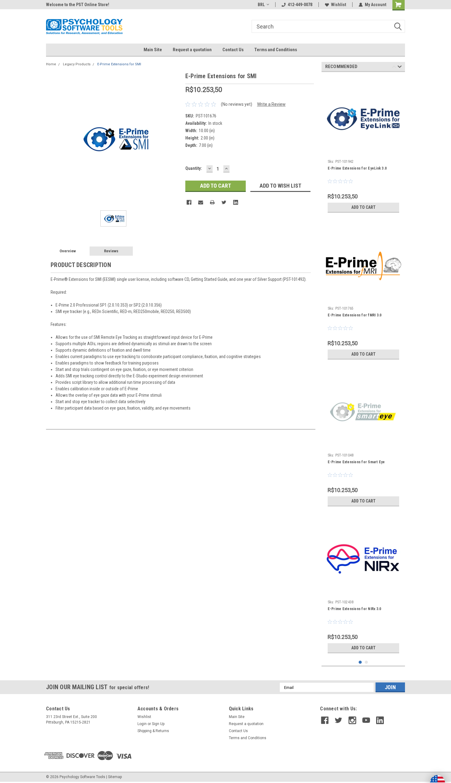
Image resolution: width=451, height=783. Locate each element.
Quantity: (193, 168)
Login (142, 724)
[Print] (212, 202)
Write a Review (271, 104)
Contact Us (233, 49)
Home (51, 64)
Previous (394, 67)
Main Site (153, 49)
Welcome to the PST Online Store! (77, 4)
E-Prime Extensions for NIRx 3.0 (354, 609)
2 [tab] (366, 662)
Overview (68, 251)
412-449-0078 (300, 4)
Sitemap (115, 777)
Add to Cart (363, 207)
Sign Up (158, 724)
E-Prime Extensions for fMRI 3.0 (355, 315)
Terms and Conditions (275, 49)
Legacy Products (77, 64)
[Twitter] (224, 202)
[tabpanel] (363, 146)
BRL (261, 4)
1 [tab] (360, 662)
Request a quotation (192, 49)
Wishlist (338, 4)
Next (399, 67)
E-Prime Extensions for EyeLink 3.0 (357, 168)
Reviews (111, 251)
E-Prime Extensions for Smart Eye (356, 462)
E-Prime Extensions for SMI (119, 64)
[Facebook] (189, 202)
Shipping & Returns (153, 731)
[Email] (200, 202)
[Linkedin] (235, 202)
